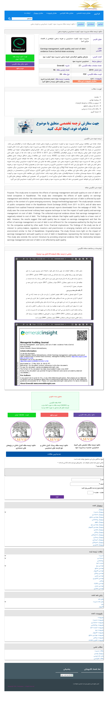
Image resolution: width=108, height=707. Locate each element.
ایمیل (101, 484)
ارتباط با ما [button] (27, 13)
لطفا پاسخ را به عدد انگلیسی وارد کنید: (92, 488)
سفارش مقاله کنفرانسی (66, 13)
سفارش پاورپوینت (51, 13)
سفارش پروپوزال (38, 13)
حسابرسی (81, 24)
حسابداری (91, 24)
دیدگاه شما (99, 466)
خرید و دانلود (20, 68)
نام (102, 479)
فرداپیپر (97, 13)
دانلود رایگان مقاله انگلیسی (87, 415)
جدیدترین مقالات (54, 454)
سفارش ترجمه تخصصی (83, 13)
